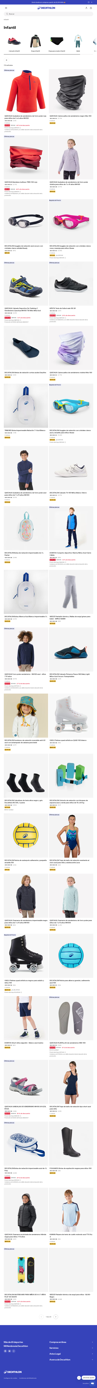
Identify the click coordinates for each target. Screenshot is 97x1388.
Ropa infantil (35, 51)
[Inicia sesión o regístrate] (86, 8)
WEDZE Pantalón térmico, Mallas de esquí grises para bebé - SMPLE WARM (70, 618)
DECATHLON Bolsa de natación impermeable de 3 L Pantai (24, 554)
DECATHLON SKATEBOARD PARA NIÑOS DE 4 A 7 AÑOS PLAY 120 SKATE (25, 1296)
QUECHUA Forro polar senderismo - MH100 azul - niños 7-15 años (25, 675)
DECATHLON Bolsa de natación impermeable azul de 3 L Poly (26, 1169)
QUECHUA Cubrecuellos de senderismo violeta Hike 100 (71, 372)
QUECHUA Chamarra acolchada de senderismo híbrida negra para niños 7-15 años (25, 1236)
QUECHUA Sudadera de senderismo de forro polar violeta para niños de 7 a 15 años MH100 (69, 183)
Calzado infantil (14, 51)
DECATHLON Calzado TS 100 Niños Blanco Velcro (68, 493)
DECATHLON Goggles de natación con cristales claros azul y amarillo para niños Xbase (70, 431)
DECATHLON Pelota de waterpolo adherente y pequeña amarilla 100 (26, 861)
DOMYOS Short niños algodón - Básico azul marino (24, 1043)
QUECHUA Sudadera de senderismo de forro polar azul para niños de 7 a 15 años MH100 (25, 494)
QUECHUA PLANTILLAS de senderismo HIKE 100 (68, 1043)
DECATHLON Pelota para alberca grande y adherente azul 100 (70, 982)
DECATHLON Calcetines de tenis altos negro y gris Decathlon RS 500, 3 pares (24, 801)
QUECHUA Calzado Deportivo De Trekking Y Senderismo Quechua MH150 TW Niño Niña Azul (23, 309)
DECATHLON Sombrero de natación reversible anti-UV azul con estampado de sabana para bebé (25, 741)
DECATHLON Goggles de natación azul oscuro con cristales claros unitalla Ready (24, 247)
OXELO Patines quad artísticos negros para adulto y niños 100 (24, 982)
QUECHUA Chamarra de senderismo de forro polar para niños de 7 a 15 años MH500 (71, 921)
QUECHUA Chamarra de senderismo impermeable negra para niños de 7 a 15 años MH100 (26, 921)
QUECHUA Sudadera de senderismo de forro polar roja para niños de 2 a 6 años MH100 (25, 117)
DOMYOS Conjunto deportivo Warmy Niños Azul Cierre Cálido (70, 554)
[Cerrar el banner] (91, 2)
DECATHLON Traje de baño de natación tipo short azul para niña (70, 1108)
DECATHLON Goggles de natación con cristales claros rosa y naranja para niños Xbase (70, 247)
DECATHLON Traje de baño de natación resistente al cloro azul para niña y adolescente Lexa (69, 861)
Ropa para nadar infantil (57, 51)
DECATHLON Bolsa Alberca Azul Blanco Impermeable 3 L (26, 616)
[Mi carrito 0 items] (91, 8)
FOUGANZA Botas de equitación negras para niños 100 (71, 1168)
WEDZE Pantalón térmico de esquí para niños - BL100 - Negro (70, 1296)
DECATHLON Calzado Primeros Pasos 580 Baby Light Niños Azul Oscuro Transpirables (70, 675)
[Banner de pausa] (88, 2)
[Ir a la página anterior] (41, 1317)
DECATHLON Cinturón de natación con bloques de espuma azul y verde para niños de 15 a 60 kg (69, 801)
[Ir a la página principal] (46, 8)
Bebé (78, 51)
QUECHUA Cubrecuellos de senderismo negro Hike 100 (70, 116)
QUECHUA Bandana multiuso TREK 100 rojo (21, 182)
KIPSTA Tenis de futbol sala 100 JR (63, 308)
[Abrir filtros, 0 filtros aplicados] (6, 60)
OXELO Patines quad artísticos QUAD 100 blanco (68, 740)
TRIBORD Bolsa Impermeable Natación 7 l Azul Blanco (25, 430)
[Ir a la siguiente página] (56, 1317)
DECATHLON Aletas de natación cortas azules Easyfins (25, 372)
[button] (20, 128)
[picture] (26, 91)
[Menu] (6, 8)
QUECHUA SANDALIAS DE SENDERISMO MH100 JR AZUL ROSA (25, 1108)
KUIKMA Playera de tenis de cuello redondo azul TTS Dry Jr (71, 1236)
